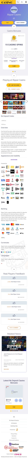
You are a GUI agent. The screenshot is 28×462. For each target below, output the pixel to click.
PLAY (14, 407)
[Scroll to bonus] (14, 26)
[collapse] (18, 2)
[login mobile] (22, 2)
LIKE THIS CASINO (15, 85)
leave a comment (20, 22)
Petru (9, 319)
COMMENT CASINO (15, 89)
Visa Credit (17, 215)
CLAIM (14, 66)
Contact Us (14, 438)
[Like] (16, 400)
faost (9, 294)
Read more (6, 369)
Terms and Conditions (14, 440)
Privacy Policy (14, 433)
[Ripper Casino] (14, 9)
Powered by (12, 429)
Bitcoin (22, 215)
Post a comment (14, 327)
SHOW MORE (14, 58)
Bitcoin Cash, (8, 247)
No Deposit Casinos (14, 420)
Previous (1, 101)
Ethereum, (17, 247)
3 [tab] (15, 411)
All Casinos (14, 423)
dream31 (9, 306)
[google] (14, 416)
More (14, 61)
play (7, 22)
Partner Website (10, 454)
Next (27, 101)
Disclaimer (14, 436)
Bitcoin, (13, 247)
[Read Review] (20, 400)
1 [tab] (13, 71)
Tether (2, 249)
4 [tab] (17, 411)
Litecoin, (22, 247)
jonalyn (9, 281)
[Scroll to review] (14, 76)
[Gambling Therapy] (14, 450)
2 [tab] (15, 71)
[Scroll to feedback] (14, 269)
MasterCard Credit (9, 215)
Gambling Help (14, 426)
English (2, 260)
